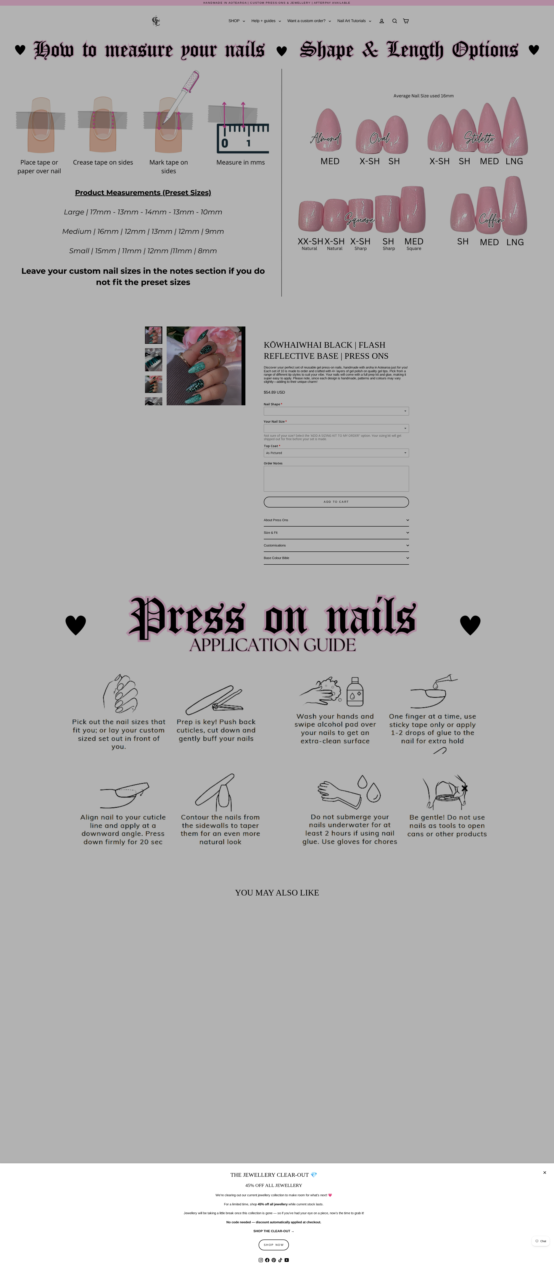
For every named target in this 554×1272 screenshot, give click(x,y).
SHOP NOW (274, 1244)
